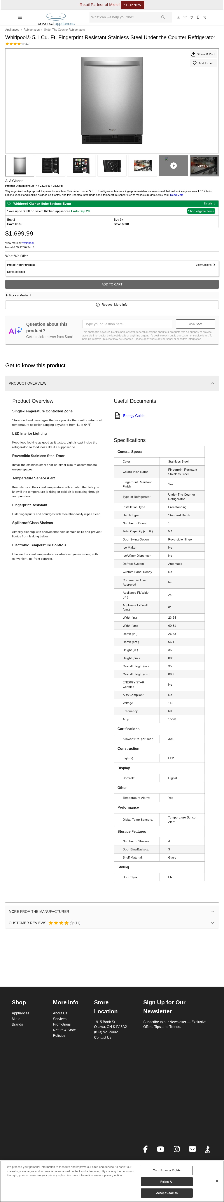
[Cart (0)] (205, 17)
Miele (16, 1019)
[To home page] (56, 17)
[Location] (192, 17)
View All (204, 165)
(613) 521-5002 (106, 1032)
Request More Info (115, 304)
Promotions (62, 1024)
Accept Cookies (167, 1193)
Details (208, 203)
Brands (17, 1024)
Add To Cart (112, 284)
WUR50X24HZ (25, 247)
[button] (20, 17)
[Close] (217, 1181)
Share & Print (206, 54)
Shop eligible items (201, 211)
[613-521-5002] (198, 17)
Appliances (12, 29)
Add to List (206, 63)
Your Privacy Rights (166, 1170)
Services (59, 1019)
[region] (112, 1181)
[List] (185, 17)
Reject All (166, 1181)
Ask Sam (195, 324)
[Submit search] (163, 17)
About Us (60, 1013)
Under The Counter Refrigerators (64, 29)
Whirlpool (28, 243)
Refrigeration (32, 29)
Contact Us (102, 1037)
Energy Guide (134, 416)
